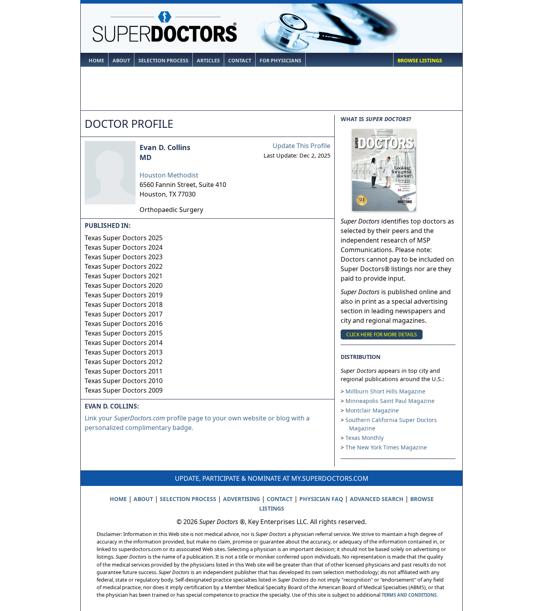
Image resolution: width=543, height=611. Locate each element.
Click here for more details (381, 334)
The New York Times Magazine (386, 447)
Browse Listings (420, 60)
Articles (208, 60)
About (121, 60)
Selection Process (163, 60)
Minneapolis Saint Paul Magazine (389, 401)
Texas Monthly (364, 437)
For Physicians (280, 60)
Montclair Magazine (372, 410)
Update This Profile (301, 145)
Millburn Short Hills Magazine (385, 391)
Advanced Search (376, 499)
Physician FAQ (321, 499)
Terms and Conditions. (410, 595)
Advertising (241, 499)
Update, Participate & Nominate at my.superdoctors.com (271, 478)
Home (96, 60)
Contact (239, 60)
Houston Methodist (169, 175)
